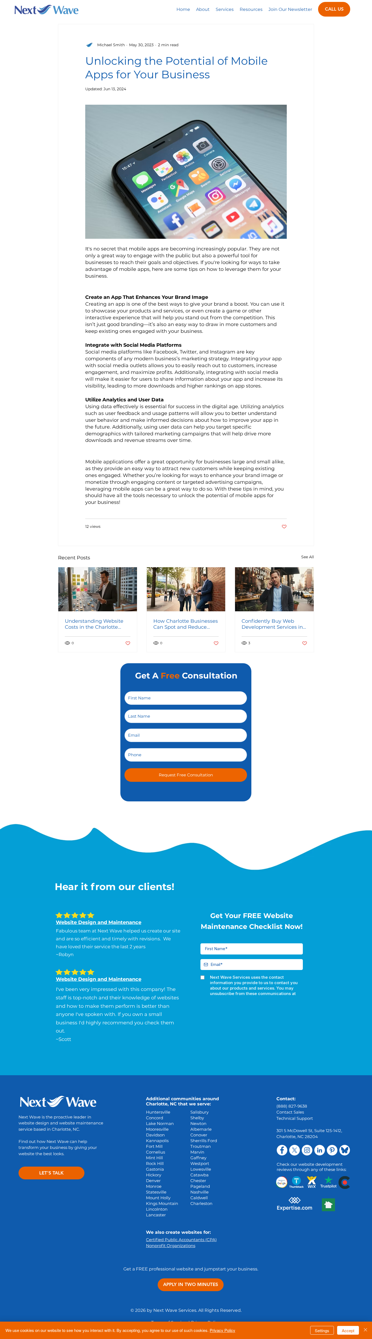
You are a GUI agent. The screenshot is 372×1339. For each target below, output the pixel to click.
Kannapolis (157, 1140)
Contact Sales (290, 1112)
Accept (348, 1330)
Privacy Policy (222, 1330)
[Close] (365, 1330)
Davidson (155, 1134)
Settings (322, 1330)
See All (307, 556)
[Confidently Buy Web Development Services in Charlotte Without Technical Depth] (274, 589)
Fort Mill (154, 1146)
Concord (154, 1117)
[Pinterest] (332, 1150)
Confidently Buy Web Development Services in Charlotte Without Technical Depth (272, 624)
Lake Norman (160, 1123)
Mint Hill (154, 1157)
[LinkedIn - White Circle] (319, 1150)
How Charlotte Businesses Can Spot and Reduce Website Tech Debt (185, 624)
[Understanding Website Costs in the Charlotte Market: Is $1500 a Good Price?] (97, 589)
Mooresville (157, 1129)
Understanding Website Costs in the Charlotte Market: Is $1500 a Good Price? (94, 624)
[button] (224, 9)
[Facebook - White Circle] (282, 1150)
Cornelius (155, 1152)
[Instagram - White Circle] (307, 1150)
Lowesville (200, 1169)
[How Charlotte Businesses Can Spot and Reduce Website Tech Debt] (186, 589)
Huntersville (158, 1112)
